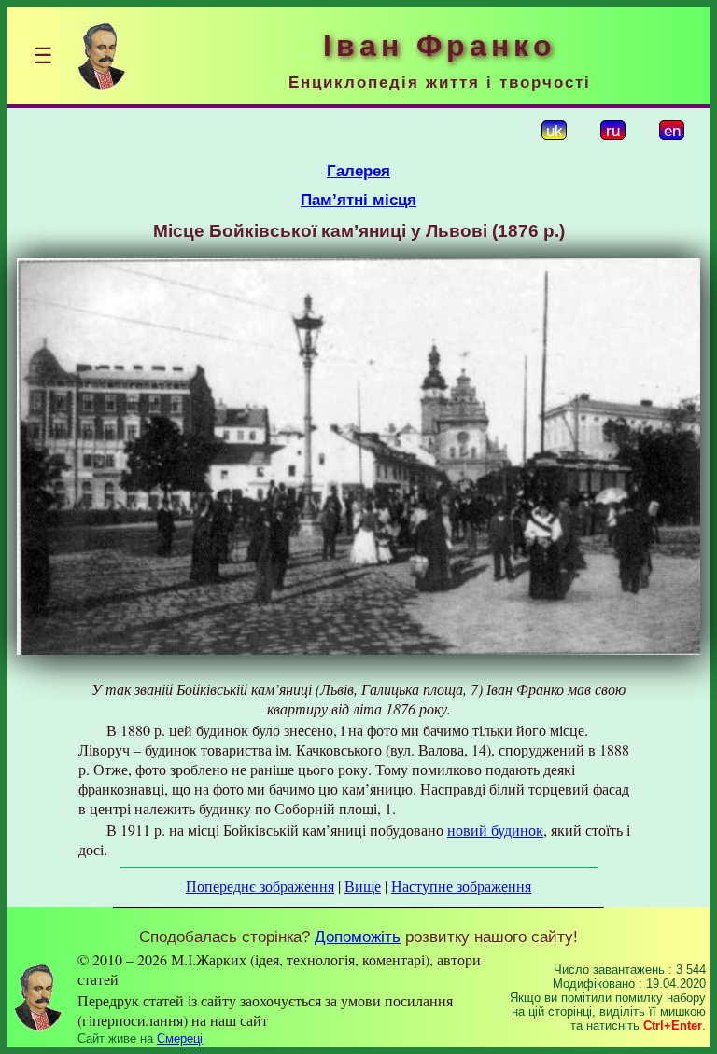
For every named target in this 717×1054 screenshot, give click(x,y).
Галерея (358, 170)
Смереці (180, 1039)
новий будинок (495, 829)
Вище (362, 885)
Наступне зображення (461, 885)
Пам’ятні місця (358, 199)
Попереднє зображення (260, 885)
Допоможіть (358, 936)
